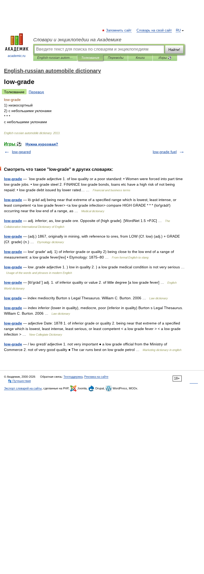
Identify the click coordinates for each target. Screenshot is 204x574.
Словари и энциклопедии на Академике (77, 39)
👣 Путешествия (19, 380)
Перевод (36, 92)
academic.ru (17, 56)
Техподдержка (73, 376)
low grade (13, 298)
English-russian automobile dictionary (55, 58)
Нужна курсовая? (42, 144)
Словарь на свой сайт (154, 30)
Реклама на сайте (96, 376)
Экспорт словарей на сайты (23, 388)
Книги (140, 58)
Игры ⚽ (165, 58)
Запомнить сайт (119, 30)
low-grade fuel (165, 152)
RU (178, 30)
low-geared (21, 152)
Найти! (174, 49)
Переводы (116, 58)
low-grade (13, 179)
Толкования (90, 58)
